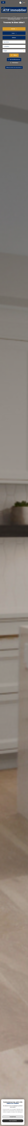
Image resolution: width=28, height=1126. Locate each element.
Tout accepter (13, 1120)
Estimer (14, 37)
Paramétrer (13, 1116)
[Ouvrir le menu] (3, 2)
